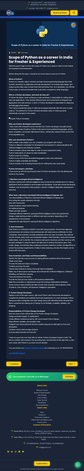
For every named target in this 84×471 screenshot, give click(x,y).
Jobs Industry (42, 395)
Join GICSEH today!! (17, 353)
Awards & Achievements (42, 393)
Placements (42, 402)
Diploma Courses (42, 390)
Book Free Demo (60, 13)
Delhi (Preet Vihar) (50, 2)
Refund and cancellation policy (42, 420)
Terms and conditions (42, 417)
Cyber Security (42, 400)
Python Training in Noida (34, 348)
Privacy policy (42, 422)
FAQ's (42, 412)
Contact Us (42, 415)
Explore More (42, 464)
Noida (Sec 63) (36, 2)
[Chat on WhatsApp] (78, 465)
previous (14, 364)
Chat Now (69, 377)
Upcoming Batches (42, 405)
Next (71, 364)
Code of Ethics (42, 398)
